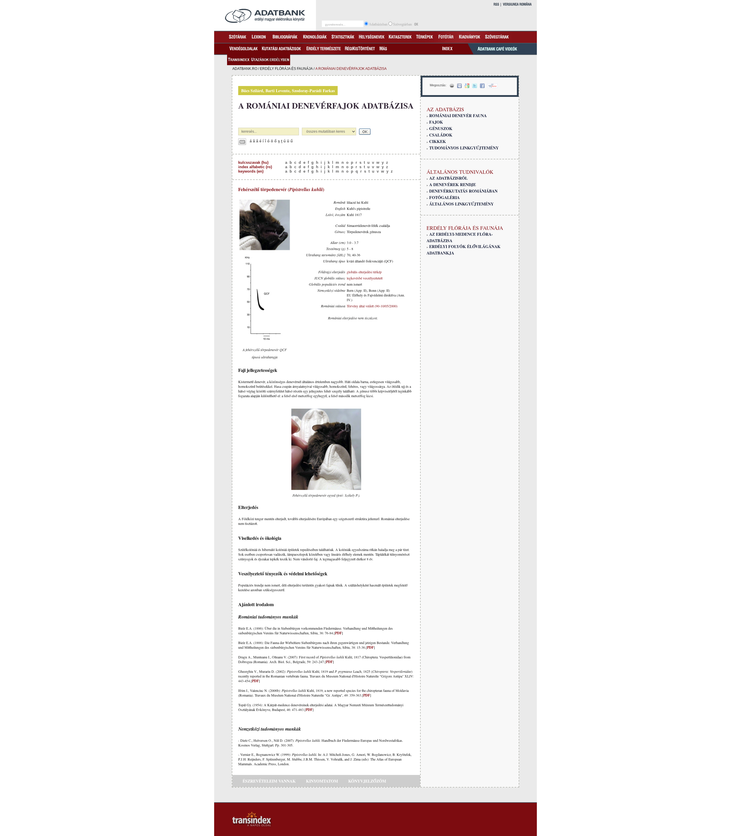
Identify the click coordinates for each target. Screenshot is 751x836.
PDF (338, 633)
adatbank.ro (244, 69)
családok (440, 135)
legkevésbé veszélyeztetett (365, 278)
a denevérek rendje (452, 184)
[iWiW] (493, 85)
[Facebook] (482, 85)
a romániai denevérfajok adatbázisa (351, 69)
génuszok (440, 128)
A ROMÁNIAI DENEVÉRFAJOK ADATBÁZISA (326, 106)
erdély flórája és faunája (286, 69)
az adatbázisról (448, 178)
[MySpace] (459, 85)
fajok (436, 122)
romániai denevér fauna (458, 115)
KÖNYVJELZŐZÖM (367, 781)
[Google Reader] (467, 85)
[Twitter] (474, 85)
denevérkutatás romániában (463, 191)
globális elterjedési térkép (364, 271)
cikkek (437, 141)
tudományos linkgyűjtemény (464, 148)
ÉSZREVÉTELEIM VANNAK (269, 781)
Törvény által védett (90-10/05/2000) (372, 306)
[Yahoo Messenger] (451, 85)
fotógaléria (444, 197)
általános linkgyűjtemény (461, 204)
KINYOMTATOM (322, 781)
